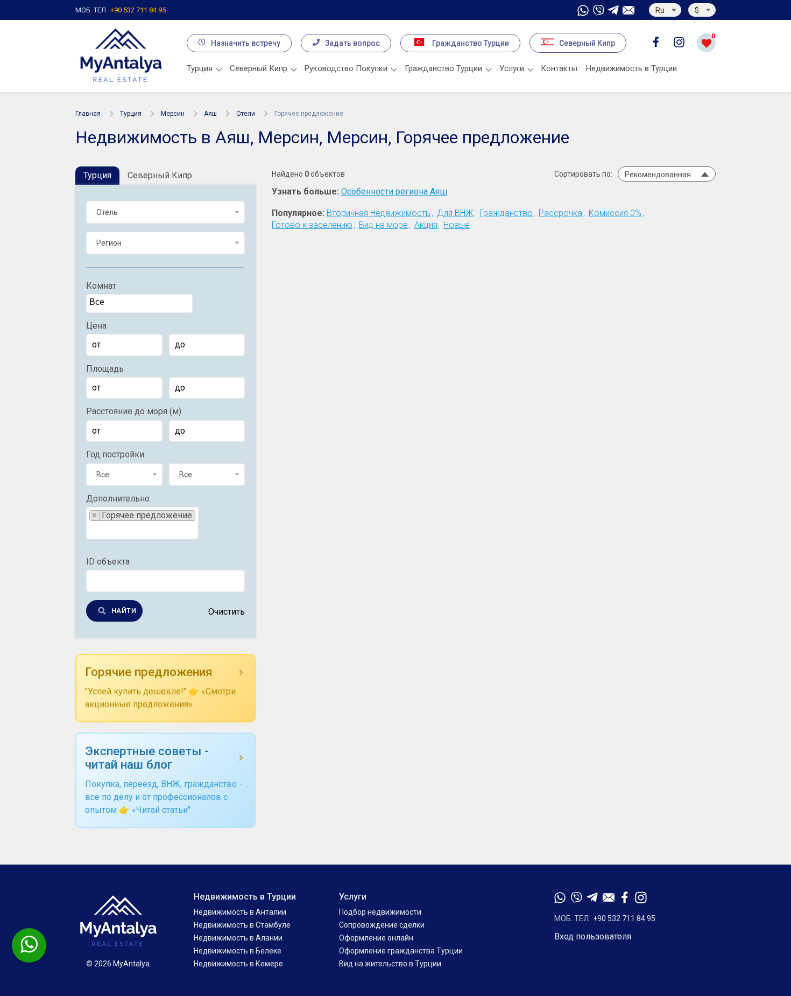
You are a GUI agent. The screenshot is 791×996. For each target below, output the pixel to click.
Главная (88, 113)
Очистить (226, 612)
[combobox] (139, 304)
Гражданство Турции (470, 43)
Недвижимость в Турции (631, 68)
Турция (131, 113)
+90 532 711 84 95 (120, 10)
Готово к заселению (312, 225)
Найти (123, 611)
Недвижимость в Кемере (238, 963)
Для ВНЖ (455, 213)
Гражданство (506, 213)
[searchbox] (140, 303)
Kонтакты (559, 68)
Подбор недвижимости (380, 912)
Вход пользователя (592, 937)
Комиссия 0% (615, 213)
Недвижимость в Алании (238, 938)
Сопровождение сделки (382, 925)
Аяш (210, 113)
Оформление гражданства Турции (401, 950)
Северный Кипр (587, 43)
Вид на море (383, 225)
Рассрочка (560, 213)
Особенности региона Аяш (394, 192)
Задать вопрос (352, 43)
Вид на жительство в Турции (390, 963)
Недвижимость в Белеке (237, 950)
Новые (456, 225)
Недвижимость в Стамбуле (242, 925)
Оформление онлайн (376, 938)
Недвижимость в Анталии (240, 912)
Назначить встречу (245, 43)
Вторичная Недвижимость (378, 213)
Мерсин (173, 113)
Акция (425, 225)
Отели (245, 113)
